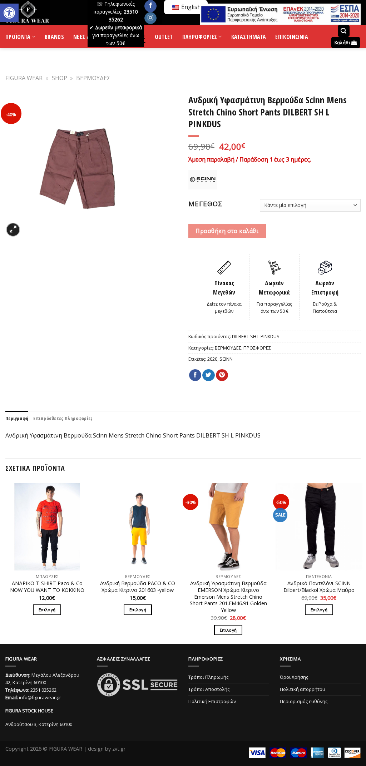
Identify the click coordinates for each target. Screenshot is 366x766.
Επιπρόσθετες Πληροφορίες (63, 418)
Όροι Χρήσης (294, 677)
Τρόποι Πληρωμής (208, 677)
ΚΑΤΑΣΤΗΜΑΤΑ (248, 38)
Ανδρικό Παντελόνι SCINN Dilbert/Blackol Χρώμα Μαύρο (319, 586)
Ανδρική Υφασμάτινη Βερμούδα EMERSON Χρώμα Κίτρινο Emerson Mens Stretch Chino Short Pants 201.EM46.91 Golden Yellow (228, 596)
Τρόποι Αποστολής (208, 689)
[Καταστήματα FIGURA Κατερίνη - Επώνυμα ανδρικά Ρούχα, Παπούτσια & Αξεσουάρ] (41, 12)
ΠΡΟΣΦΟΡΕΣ (257, 348)
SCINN (226, 359)
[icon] (150, 6)
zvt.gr (118, 748)
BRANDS (54, 38)
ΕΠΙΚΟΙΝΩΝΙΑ (291, 38)
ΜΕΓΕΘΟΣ (205, 203)
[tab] (16, 418)
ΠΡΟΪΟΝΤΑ (18, 38)
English (190, 7)
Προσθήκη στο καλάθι (227, 231)
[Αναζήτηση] (344, 31)
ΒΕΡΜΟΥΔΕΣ (93, 78)
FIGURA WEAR (24, 78)
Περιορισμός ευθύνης (303, 701)
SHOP (59, 78)
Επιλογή (47, 609)
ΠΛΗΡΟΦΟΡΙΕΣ (199, 38)
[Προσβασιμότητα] (9, 13)
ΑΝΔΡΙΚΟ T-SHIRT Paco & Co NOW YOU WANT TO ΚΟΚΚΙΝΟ (47, 586)
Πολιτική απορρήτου (302, 689)
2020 (212, 359)
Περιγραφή (16, 418)
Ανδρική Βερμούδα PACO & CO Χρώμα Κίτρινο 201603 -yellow (137, 586)
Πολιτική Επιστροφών (212, 701)
